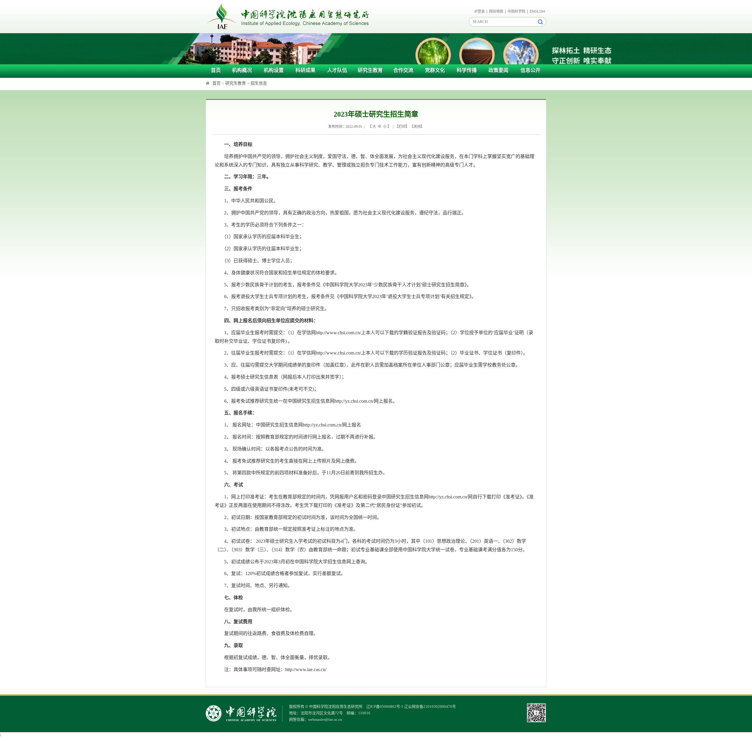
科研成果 (305, 70)
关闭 (417, 127)
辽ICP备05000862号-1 (384, 706)
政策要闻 (498, 70)
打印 (402, 127)
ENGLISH (537, 11)
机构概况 (242, 70)
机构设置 (274, 70)
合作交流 (403, 70)
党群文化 (435, 70)
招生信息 (259, 83)
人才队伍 (337, 70)
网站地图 (496, 11)
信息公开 (530, 70)
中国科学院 (516, 11)
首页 (216, 70)
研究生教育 (370, 70)
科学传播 (467, 70)
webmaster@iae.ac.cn (325, 719)
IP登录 (479, 11)
